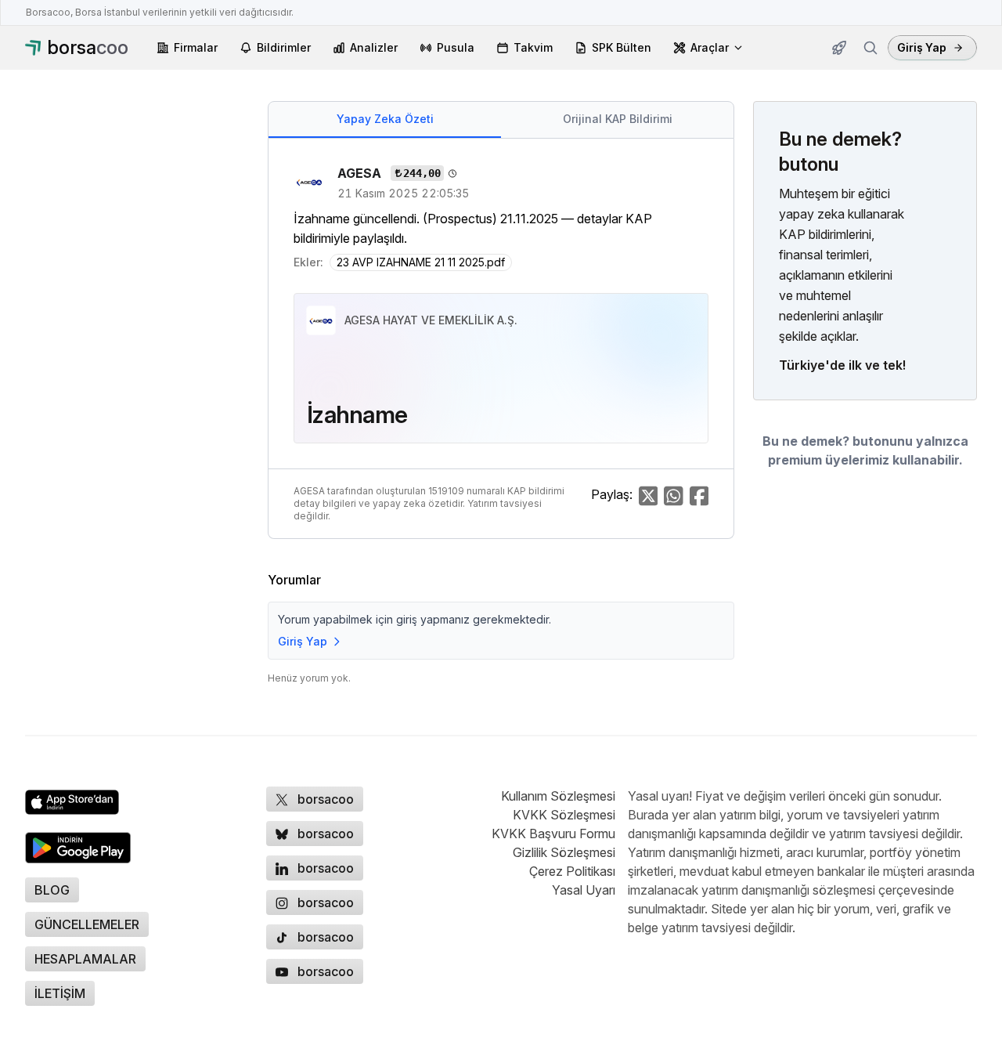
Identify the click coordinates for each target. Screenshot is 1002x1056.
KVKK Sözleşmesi (564, 815)
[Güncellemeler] (839, 48)
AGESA (360, 173)
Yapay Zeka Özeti (385, 118)
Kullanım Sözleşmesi (558, 796)
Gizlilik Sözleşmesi (564, 852)
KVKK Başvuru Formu (553, 833)
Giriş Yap (921, 47)
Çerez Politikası (572, 871)
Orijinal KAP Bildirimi (617, 118)
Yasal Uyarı (583, 890)
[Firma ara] (870, 48)
